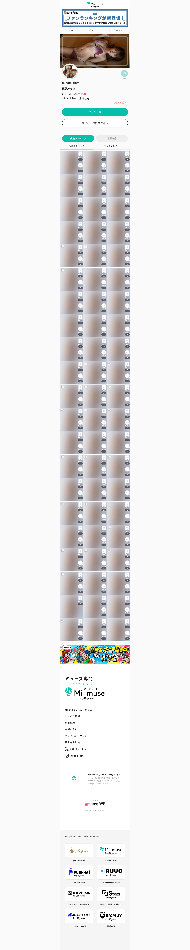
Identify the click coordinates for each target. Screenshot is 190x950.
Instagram (77, 849)
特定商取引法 (72, 836)
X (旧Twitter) (79, 842)
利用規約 (70, 816)
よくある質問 (72, 809)
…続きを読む (120, 102)
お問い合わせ (72, 823)
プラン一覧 (95, 112)
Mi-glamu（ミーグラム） (80, 803)
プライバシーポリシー (77, 829)
